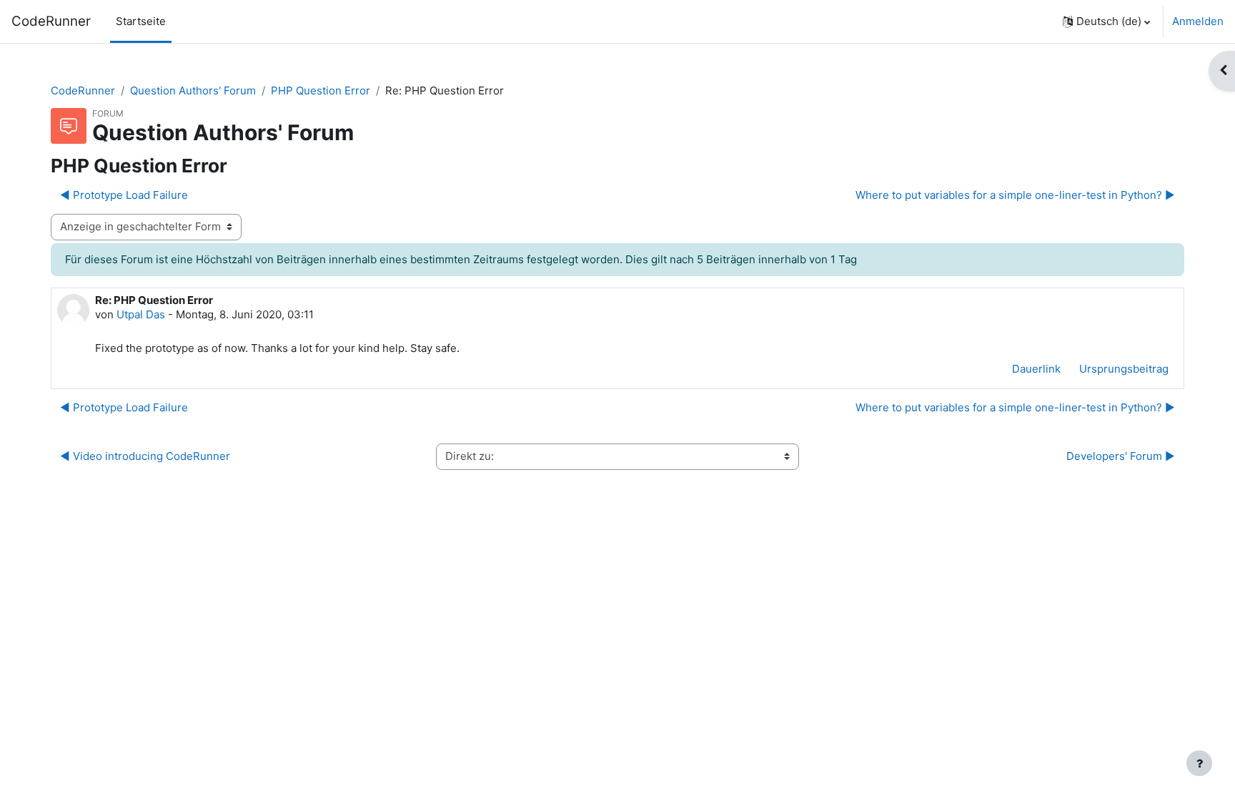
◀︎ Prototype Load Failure (124, 195)
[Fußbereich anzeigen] (1199, 763)
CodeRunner (51, 21)
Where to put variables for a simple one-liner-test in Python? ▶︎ (1015, 195)
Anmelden (1198, 21)
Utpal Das (140, 314)
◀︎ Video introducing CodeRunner (145, 456)
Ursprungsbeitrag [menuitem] (1124, 369)
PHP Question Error (320, 90)
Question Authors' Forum (193, 90)
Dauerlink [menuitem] (1036, 369)
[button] (1106, 21)
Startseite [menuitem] (141, 21)
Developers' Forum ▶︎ (1120, 456)
